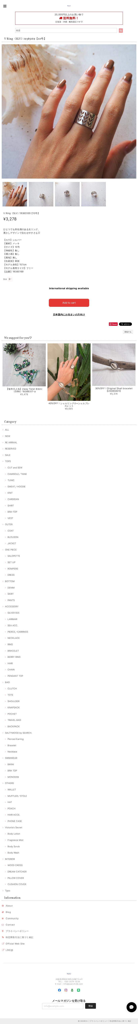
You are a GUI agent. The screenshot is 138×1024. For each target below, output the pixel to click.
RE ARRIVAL (11, 442)
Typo (7, 890)
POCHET (12, 713)
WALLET (12, 789)
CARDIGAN (13, 499)
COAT (11, 530)
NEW (7, 436)
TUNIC (11, 480)
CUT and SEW (15, 467)
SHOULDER (13, 701)
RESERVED (10, 448)
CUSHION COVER (17, 884)
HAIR (10, 663)
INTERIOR (10, 859)
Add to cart (69, 302)
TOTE (10, 695)
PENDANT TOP (15, 676)
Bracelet (12, 745)
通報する (128, 332)
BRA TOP (12, 770)
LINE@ (9, 950)
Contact (10, 924)
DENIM (11, 587)
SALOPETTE (14, 556)
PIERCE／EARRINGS (18, 631)
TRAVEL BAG (14, 720)
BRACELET (13, 650)
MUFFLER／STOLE (17, 796)
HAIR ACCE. (14, 814)
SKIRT (11, 593)
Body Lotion (14, 833)
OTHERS (9, 783)
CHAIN (11, 669)
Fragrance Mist (15, 840)
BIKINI (11, 764)
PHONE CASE (15, 821)
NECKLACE (14, 638)
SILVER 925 (13, 612)
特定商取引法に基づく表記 (19, 937)
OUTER (8, 524)
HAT (10, 802)
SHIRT (11, 505)
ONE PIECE (11, 549)
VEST (10, 518)
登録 (90, 1006)
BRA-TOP (12, 511)
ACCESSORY (12, 606)
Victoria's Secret (13, 827)
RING (10, 644)
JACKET (12, 543)
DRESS (11, 575)
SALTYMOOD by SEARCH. (18, 732)
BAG (7, 682)
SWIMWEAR (11, 758)
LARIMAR (12, 619)
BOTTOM (10, 581)
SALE (7, 455)
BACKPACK (14, 726)
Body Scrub (14, 846)
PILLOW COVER (16, 878)
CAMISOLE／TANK (17, 474)
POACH (11, 808)
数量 (5, 279)
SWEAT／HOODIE (17, 486)
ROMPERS (13, 568)
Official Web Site (15, 943)
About (9, 905)
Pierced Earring (16, 739)
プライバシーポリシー (17, 931)
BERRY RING (14, 657)
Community (12, 918)
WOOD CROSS (15, 865)
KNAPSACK (14, 707)
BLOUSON (13, 537)
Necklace (12, 751)
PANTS (11, 600)
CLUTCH (12, 688)
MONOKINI (13, 777)
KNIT (10, 492)
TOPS (8, 461)
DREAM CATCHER (17, 871)
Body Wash (13, 852)
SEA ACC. (13, 625)
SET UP (11, 562)
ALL (7, 429)
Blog (8, 912)
